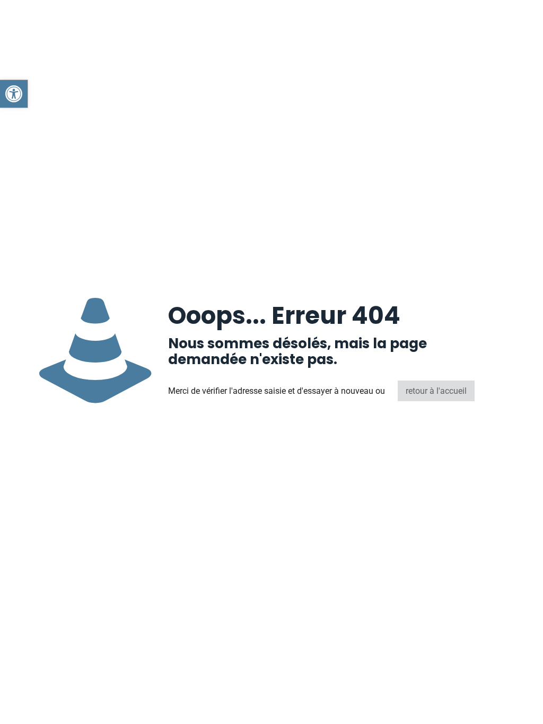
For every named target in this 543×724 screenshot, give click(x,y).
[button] (14, 94)
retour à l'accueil (436, 391)
